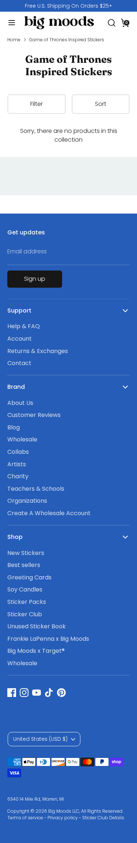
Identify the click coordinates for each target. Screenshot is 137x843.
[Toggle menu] (9, 22)
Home (13, 40)
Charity (17, 476)
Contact (19, 363)
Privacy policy (62, 818)
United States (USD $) (40, 739)
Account (19, 338)
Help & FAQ (23, 326)
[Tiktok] (49, 692)
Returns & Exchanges (37, 351)
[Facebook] (11, 692)
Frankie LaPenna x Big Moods (48, 639)
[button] (125, 22)
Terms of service (25, 818)
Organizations (27, 501)
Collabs (18, 452)
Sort (100, 104)
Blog (13, 427)
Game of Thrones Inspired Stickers (66, 40)
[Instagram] (24, 692)
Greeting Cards (29, 577)
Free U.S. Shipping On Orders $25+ (68, 5)
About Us (20, 403)
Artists (16, 464)
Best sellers (23, 565)
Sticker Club (24, 614)
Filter (36, 104)
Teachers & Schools (35, 488)
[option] (68, 5)
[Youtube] (36, 692)
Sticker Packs (26, 602)
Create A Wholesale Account (49, 513)
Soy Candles (24, 589)
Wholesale (22, 439)
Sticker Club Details (103, 818)
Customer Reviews (34, 415)
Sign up (34, 279)
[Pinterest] (61, 692)
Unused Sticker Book (36, 626)
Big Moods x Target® (36, 651)
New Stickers (25, 553)
